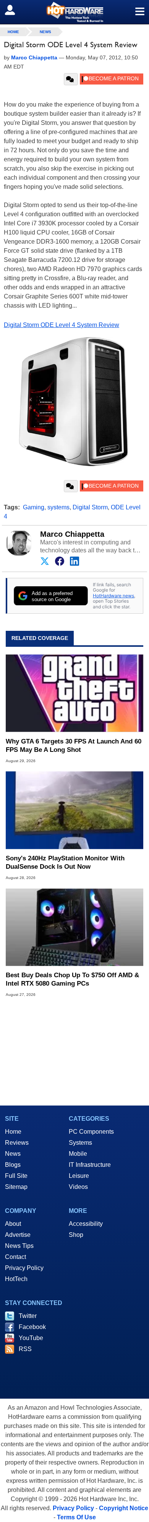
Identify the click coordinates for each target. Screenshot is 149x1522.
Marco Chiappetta (72, 534)
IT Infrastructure (90, 1164)
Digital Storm (90, 507)
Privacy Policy (24, 1268)
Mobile (78, 1153)
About (13, 1223)
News (45, 32)
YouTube (31, 1338)
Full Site (16, 1176)
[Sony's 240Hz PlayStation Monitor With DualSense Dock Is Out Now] (74, 810)
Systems (80, 1142)
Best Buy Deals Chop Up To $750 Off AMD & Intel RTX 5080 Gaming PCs (72, 979)
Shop (76, 1235)
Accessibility (86, 1223)
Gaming (33, 507)
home (13, 32)
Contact (15, 1257)
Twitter (28, 1316)
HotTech (16, 1279)
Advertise (18, 1235)
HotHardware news (113, 595)
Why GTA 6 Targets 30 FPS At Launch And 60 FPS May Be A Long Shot (73, 745)
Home (13, 1131)
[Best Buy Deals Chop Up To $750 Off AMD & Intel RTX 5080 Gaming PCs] (74, 927)
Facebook (32, 1327)
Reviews (17, 1142)
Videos (78, 1187)
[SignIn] (15, 10)
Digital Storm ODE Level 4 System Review (61, 325)
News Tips (19, 1246)
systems (58, 507)
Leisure (79, 1176)
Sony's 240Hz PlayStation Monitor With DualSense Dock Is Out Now (65, 862)
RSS (25, 1349)
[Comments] (71, 79)
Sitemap (16, 1187)
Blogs (13, 1164)
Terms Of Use (76, 1517)
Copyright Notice (123, 1508)
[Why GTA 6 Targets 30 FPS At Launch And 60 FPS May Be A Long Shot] (74, 693)
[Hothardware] (74, 12)
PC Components (91, 1131)
